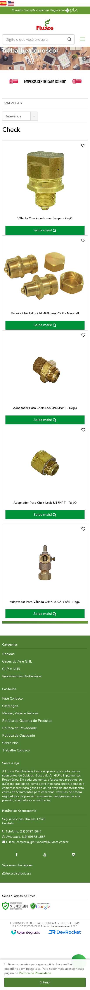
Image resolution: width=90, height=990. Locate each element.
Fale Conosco (12, 698)
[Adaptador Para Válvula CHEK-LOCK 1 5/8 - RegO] (45, 571)
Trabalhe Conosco (16, 750)
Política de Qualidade (18, 735)
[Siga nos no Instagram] (73, 855)
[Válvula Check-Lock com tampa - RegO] (45, 188)
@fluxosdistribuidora (16, 873)
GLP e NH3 (11, 668)
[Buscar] (70, 39)
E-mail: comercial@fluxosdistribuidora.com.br (36, 842)
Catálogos (10, 706)
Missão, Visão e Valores (20, 713)
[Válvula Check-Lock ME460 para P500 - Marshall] (45, 283)
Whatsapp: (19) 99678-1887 (25, 837)
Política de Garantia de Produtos (27, 720)
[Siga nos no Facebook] (16, 855)
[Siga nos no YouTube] (45, 855)
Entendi (45, 982)
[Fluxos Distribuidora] (45, 24)
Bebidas (8, 654)
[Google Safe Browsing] (40, 906)
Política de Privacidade (19, 728)
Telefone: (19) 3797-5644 (23, 831)
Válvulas (13, 103)
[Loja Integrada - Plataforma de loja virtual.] (25, 932)
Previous (5, 58)
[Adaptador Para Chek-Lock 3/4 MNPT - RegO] (45, 378)
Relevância (13, 116)
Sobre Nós (10, 743)
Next (84, 57)
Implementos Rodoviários (22, 676)
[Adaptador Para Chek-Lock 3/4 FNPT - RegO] (45, 472)
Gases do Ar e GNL (17, 661)
